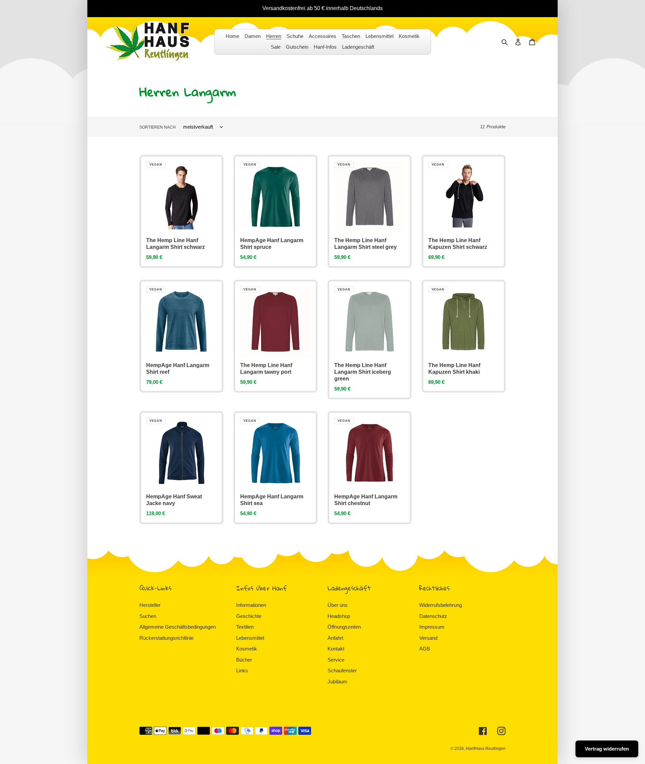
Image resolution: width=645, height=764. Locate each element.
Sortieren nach (157, 127)
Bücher (244, 660)
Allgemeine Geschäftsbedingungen (177, 627)
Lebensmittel (250, 638)
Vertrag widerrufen (607, 749)
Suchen (147, 616)
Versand (428, 638)
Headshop (339, 616)
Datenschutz (433, 616)
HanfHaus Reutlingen (486, 748)
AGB (424, 648)
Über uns (338, 605)
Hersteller (150, 605)
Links (242, 670)
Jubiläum (337, 681)
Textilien (245, 627)
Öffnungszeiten (344, 627)
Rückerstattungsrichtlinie (166, 638)
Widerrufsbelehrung (440, 605)
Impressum (431, 627)
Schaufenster (342, 670)
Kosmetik (246, 648)
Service (336, 660)
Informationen (251, 605)
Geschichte (248, 616)
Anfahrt (335, 638)
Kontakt (336, 648)
